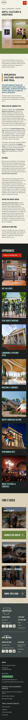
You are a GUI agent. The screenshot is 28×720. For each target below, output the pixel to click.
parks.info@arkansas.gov (8, 648)
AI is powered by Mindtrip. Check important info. (13, 682)
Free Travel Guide (22, 620)
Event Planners (21, 628)
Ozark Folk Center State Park (9, 173)
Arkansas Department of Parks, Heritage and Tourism (12, 692)
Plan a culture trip (10, 255)
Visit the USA (5, 715)
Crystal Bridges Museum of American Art (13, 110)
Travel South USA (6, 707)
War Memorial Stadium (7, 698)
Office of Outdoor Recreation (8, 696)
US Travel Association (7, 712)
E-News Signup (21, 617)
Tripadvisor (4, 709)
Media (19, 622)
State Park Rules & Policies (21, 645)
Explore (18, 8)
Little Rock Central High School (10, 203)
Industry (20, 625)
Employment (20, 649)
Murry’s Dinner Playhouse (8, 149)
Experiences (10, 8)
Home (3, 8)
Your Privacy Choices (7, 676)
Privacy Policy (5, 673)
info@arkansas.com (6, 623)
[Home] (4, 3)
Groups (19, 652)
